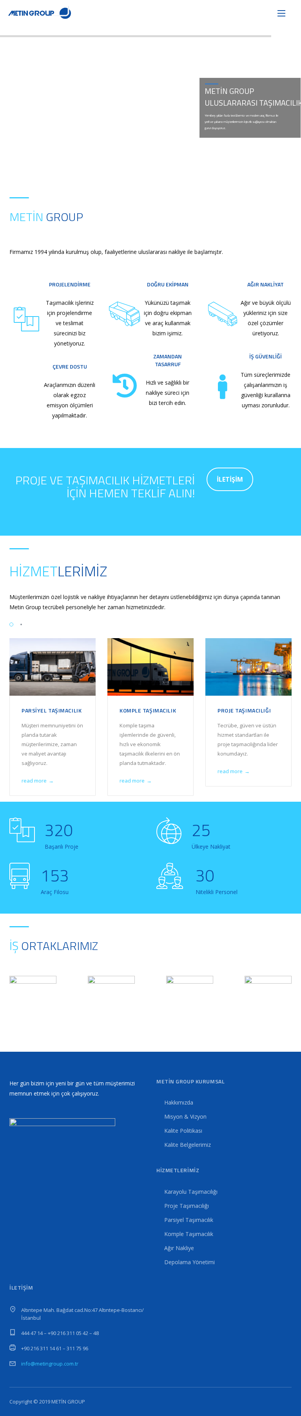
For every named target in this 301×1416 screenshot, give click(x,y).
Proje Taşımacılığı (244, 710)
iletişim (230, 479)
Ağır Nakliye (179, 1248)
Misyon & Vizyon (185, 1116)
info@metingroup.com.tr (49, 1363)
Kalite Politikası (183, 1130)
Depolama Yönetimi (189, 1262)
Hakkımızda (178, 1102)
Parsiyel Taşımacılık (52, 710)
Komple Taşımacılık (148, 710)
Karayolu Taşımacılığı (191, 1191)
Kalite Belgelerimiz (187, 1144)
